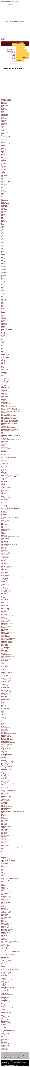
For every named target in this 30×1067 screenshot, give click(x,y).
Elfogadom (22, 1065)
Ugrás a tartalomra (5, 1)
